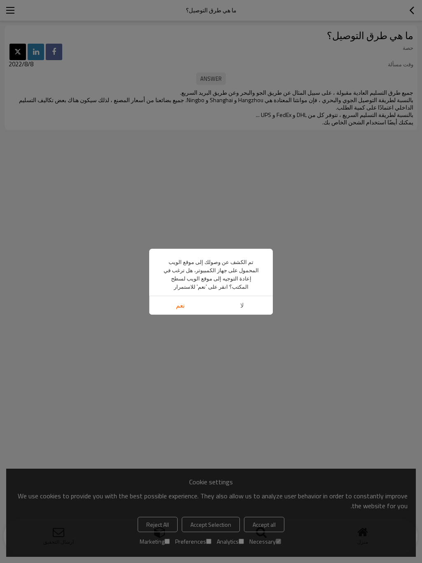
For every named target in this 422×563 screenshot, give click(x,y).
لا (242, 305)
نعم (180, 305)
